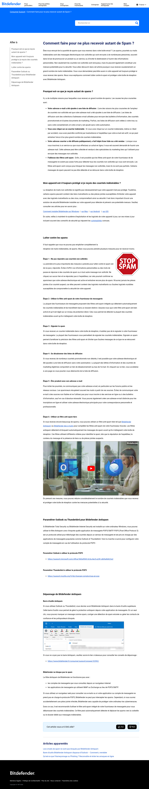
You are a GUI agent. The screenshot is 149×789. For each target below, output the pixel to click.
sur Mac (84, 211)
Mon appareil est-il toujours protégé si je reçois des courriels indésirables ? (24, 59)
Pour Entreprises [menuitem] (64, 4)
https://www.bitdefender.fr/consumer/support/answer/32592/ (73, 661)
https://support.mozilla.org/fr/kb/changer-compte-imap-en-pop (73, 576)
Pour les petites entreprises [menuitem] (44, 4)
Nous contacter (56, 781)
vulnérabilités (96, 221)
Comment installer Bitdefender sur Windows (61, 211)
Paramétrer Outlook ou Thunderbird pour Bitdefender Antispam (23, 74)
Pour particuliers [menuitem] (28, 4)
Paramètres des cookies (70, 781)
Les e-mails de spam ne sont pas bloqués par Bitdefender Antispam (70, 749)
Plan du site (45, 781)
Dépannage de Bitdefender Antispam (22, 83)
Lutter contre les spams (21, 67)
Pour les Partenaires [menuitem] (79, 4)
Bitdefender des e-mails (63, 426)
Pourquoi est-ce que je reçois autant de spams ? (23, 50)
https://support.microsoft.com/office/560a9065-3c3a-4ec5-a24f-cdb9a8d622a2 (80, 559)
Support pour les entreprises (107, 4)
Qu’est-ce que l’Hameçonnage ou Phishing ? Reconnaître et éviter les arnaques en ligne (78, 756)
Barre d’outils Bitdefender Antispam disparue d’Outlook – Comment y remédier (75, 753)
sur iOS (105, 211)
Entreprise (95, 5)
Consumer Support (17, 12)
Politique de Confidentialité (31, 781)
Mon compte (126, 4)
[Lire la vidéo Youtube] (91, 468)
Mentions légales (15, 781)
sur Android (95, 211)
